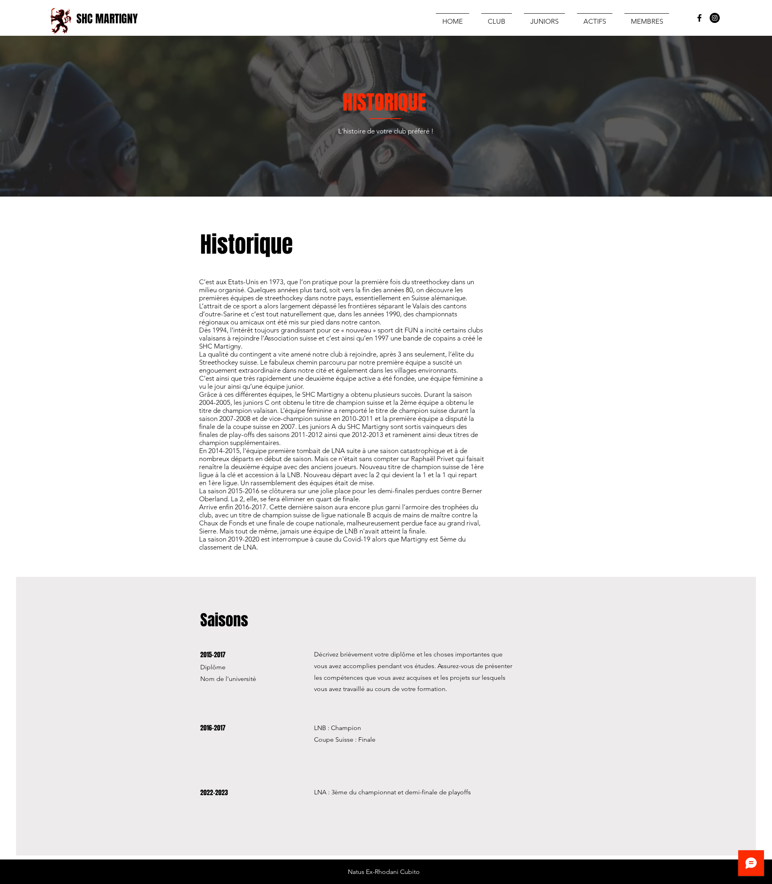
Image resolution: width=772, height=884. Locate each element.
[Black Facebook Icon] (699, 18)
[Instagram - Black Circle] (715, 18)
